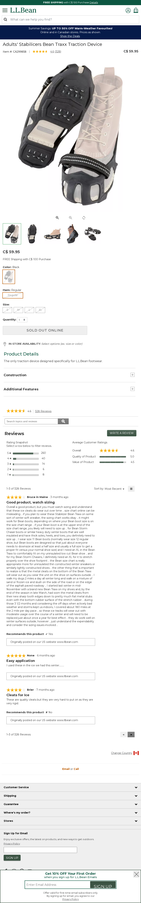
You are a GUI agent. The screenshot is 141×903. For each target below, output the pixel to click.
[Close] (136, 874)
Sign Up (103, 886)
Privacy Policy (70, 899)
